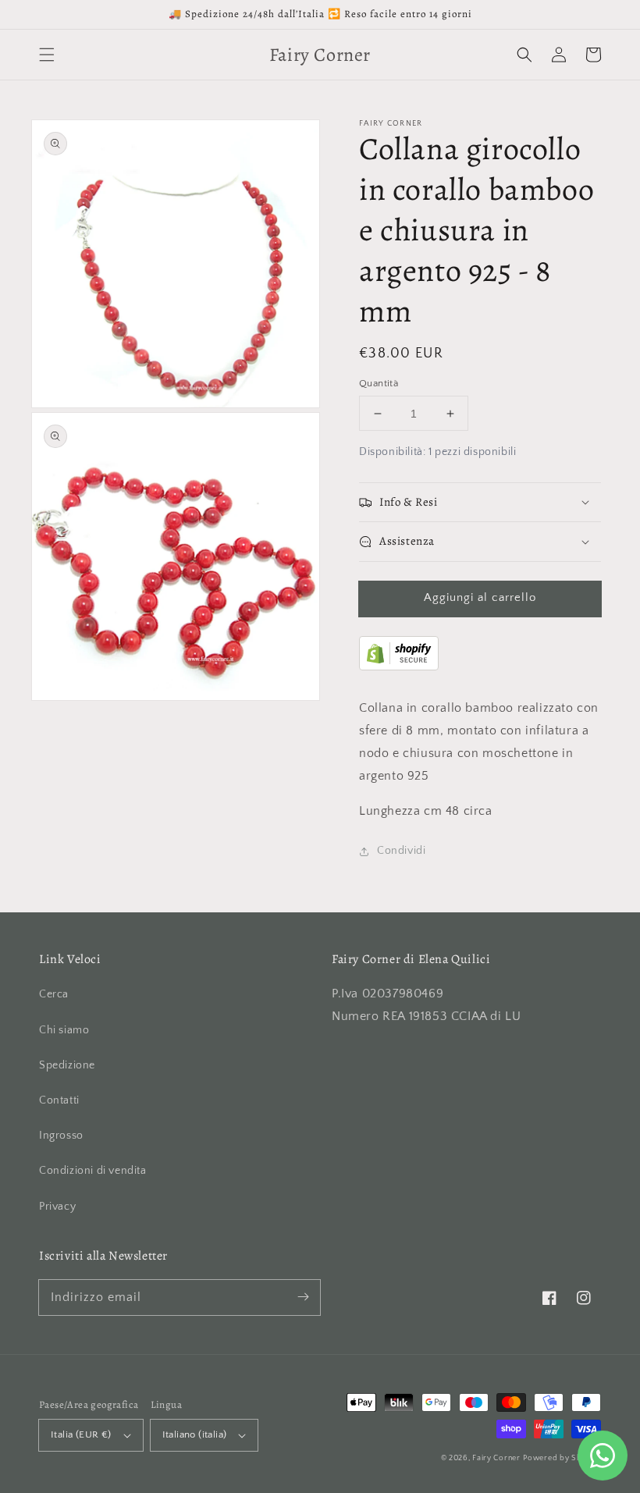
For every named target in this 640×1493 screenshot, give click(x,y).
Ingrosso (61, 1135)
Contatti (59, 1100)
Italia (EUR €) (81, 1434)
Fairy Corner (496, 1458)
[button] (47, 54)
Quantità (378, 383)
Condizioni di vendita (93, 1170)
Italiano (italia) (194, 1434)
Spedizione (67, 1065)
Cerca (54, 994)
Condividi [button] (401, 850)
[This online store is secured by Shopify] (399, 666)
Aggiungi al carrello (480, 597)
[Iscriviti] (303, 1297)
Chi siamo (64, 1030)
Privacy (57, 1206)
